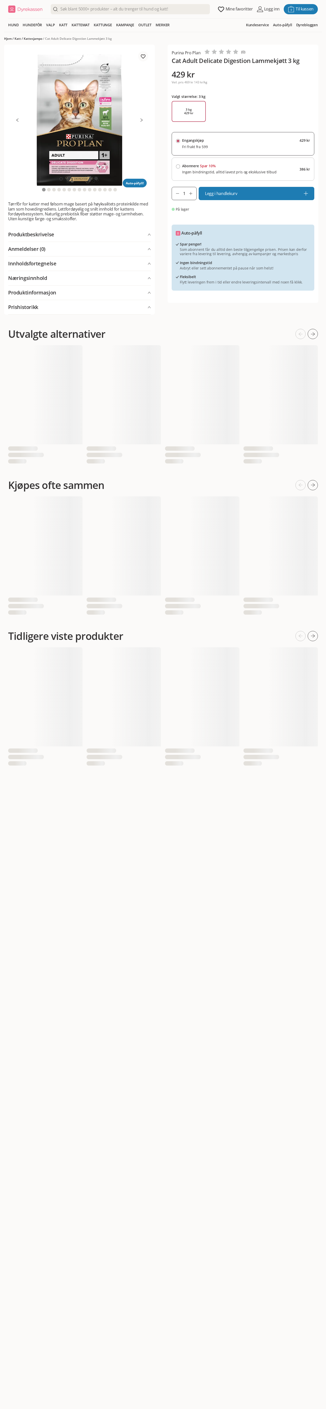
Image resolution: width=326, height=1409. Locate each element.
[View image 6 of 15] (69, 189)
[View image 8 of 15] (79, 189)
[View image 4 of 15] (59, 189)
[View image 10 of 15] (89, 189)
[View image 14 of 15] (110, 189)
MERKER (163, 24)
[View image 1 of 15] (44, 189)
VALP (50, 24)
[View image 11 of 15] (95, 189)
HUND (13, 24)
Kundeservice (257, 24)
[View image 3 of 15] (54, 189)
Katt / (19, 38)
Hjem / (9, 38)
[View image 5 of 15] (64, 189)
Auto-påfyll (282, 24)
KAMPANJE (125, 24)
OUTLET (145, 24)
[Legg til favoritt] (143, 56)
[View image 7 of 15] (74, 189)
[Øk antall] (192, 193)
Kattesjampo (33, 38)
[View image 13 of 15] (105, 189)
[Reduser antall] (175, 193)
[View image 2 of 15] (49, 189)
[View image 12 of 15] (100, 189)
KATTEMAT (81, 24)
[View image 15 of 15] (115, 189)
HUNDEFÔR (32, 24)
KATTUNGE (103, 24)
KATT (63, 24)
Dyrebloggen (307, 24)
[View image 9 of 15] (84, 189)
